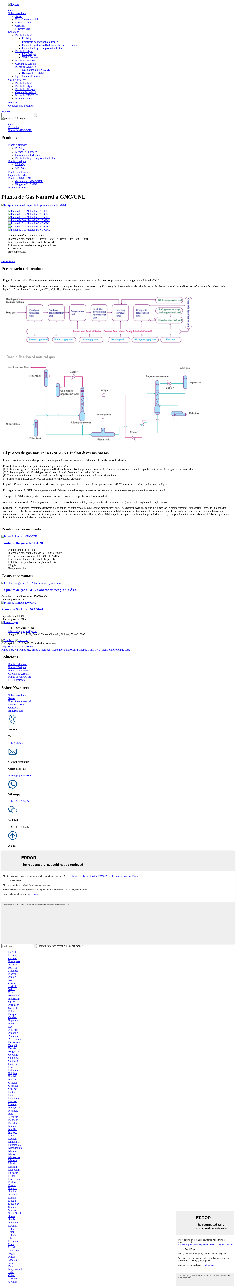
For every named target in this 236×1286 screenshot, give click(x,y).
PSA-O (20, 164)
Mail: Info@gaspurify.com (22, 631)
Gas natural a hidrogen (27, 155)
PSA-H (26, 38)
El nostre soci (22, 28)
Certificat (20, 25)
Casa (11, 10)
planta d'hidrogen (41, 649)
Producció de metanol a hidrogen (40, 41)
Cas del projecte (17, 79)
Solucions (13, 31)
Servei (18, 16)
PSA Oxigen (29, 54)
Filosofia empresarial (26, 19)
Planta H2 (24, 649)
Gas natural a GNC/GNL (36, 69)
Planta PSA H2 (9, 649)
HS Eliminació (23, 98)
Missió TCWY (23, 22)
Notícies (12, 102)
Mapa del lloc (8, 646)
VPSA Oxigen (30, 57)
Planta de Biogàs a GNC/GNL (22, 543)
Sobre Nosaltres (17, 13)
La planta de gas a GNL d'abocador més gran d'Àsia (38, 590)
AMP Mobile (25, 646)
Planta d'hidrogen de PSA (116, 649)
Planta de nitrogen (25, 60)
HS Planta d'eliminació (28, 76)
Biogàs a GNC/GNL (33, 73)
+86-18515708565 (18, 801)
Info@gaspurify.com (19, 775)
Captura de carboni (25, 63)
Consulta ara (8, 261)
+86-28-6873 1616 (18, 743)
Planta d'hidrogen (24, 35)
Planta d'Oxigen (24, 51)
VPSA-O (21, 168)
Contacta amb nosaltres (21, 105)
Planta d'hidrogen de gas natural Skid (42, 48)
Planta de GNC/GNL (27, 66)
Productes (13, 127)
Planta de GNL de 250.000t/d (22, 609)
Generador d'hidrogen (64, 649)
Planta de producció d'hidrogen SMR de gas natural (50, 45)
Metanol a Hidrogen (26, 151)
